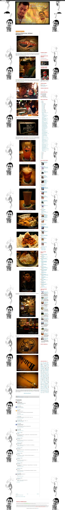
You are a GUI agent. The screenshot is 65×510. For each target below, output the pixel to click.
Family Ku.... (42, 373)
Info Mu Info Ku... (43, 378)
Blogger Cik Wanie (43, 166)
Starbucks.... (42, 391)
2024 (41, 158)
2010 (41, 102)
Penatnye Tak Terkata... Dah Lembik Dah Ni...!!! (44, 130)
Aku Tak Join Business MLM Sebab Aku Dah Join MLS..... (45, 122)
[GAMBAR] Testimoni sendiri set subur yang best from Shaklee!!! (46, 227)
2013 (41, 154)
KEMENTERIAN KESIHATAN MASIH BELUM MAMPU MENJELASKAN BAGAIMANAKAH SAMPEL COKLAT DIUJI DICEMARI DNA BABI (44, 216)
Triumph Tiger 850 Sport (45, 391)
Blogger (37, 508)
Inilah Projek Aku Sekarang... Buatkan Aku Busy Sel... (44, 125)
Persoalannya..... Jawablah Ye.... (44, 386)
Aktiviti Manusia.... (44, 364)
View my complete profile (43, 86)
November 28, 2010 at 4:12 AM (20, 451)
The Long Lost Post (43, 185)
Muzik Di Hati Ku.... (43, 384)
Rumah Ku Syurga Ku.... (43, 388)
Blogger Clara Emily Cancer (44, 200)
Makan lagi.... (47, 383)
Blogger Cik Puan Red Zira (44, 254)
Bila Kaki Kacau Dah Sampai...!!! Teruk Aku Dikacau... (45, 119)
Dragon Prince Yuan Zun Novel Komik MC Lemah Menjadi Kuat (46, 167)
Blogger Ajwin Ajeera (43, 175)
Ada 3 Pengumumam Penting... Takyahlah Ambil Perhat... (45, 126)
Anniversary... (47, 368)
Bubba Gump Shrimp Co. (27, 393)
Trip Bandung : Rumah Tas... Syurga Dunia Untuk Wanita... (46, 323)
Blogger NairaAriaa (43, 219)
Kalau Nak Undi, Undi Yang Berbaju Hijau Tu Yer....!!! (45, 148)
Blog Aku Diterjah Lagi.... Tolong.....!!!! (44, 129)
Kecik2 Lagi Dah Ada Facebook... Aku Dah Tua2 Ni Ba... (45, 124)
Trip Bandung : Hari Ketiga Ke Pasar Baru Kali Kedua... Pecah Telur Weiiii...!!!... (46, 339)
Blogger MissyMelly (43, 209)
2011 (41, 152)
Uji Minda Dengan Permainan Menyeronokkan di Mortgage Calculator (44, 262)
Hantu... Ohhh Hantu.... (45, 374)
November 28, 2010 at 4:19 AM (20, 466)
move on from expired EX (43, 284)
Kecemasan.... (44, 379)
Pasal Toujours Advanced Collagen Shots (46, 197)
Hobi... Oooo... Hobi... (44, 376)
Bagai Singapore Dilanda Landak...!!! (44, 114)
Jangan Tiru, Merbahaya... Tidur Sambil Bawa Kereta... (45, 118)
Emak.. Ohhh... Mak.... (46, 372)
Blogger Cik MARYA (43, 279)
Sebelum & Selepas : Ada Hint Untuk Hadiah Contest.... (45, 128)
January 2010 (43, 103)
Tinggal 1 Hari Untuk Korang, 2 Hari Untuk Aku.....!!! (45, 150)
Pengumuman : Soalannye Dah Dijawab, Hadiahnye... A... (45, 140)
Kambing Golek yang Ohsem (44, 272)
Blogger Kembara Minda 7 (44, 258)
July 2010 (43, 108)
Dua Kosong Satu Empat (43, 224)
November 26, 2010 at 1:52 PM (20, 414)
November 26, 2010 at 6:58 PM (20, 430)
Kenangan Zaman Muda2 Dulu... (44, 381)
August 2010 (43, 109)
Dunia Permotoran (43, 371)
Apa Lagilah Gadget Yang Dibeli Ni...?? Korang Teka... (45, 115)
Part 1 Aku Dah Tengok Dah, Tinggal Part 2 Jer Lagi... (44, 135)
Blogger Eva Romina (43, 211)
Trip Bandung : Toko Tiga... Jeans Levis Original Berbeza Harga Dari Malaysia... (46, 292)
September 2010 (43, 110)
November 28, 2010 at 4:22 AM (20, 471)
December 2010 (43, 151)
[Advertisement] (27, 488)
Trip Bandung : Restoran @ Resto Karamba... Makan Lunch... (46, 333)
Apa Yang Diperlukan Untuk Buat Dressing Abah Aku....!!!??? (46, 297)
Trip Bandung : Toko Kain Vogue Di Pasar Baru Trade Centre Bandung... (46, 303)
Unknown (18, 409)
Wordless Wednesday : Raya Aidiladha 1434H (46, 232)
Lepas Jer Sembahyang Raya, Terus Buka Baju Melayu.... (45, 132)
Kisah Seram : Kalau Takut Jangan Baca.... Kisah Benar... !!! (46, 313)
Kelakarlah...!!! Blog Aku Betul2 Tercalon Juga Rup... (45, 146)
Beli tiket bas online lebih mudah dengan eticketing (46, 172)
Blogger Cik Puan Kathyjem (44, 269)
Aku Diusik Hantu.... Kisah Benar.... (46, 328)
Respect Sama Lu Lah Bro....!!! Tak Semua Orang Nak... (45, 133)
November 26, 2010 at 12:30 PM (20, 407)
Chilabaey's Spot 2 (19, 432)
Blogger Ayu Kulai (43, 230)
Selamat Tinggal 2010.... (45, 389)
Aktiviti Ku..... (46, 363)
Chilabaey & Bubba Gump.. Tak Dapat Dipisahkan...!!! (45, 147)
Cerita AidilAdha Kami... (43, 282)
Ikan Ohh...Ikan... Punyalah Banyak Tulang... (45, 308)
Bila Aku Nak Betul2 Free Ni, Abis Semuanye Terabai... (45, 144)
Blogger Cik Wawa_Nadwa (44, 191)
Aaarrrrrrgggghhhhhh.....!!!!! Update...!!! (44, 117)
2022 (41, 157)
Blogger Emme (42, 256)
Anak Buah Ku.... (43, 368)
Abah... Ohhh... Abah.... (43, 362)
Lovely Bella (18, 416)
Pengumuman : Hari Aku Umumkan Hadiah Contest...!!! (45, 139)
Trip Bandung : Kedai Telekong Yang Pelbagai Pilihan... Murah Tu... (46, 318)
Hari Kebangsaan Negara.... (43, 375)
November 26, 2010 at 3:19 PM (20, 421)
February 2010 (43, 104)
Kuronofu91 (18, 423)
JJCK (41, 379)
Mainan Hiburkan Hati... (43, 383)
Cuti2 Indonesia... (46, 370)
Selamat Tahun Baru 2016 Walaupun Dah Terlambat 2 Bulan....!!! (46, 188)
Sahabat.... (48, 388)
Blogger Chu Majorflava (43, 242)
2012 (41, 153)
